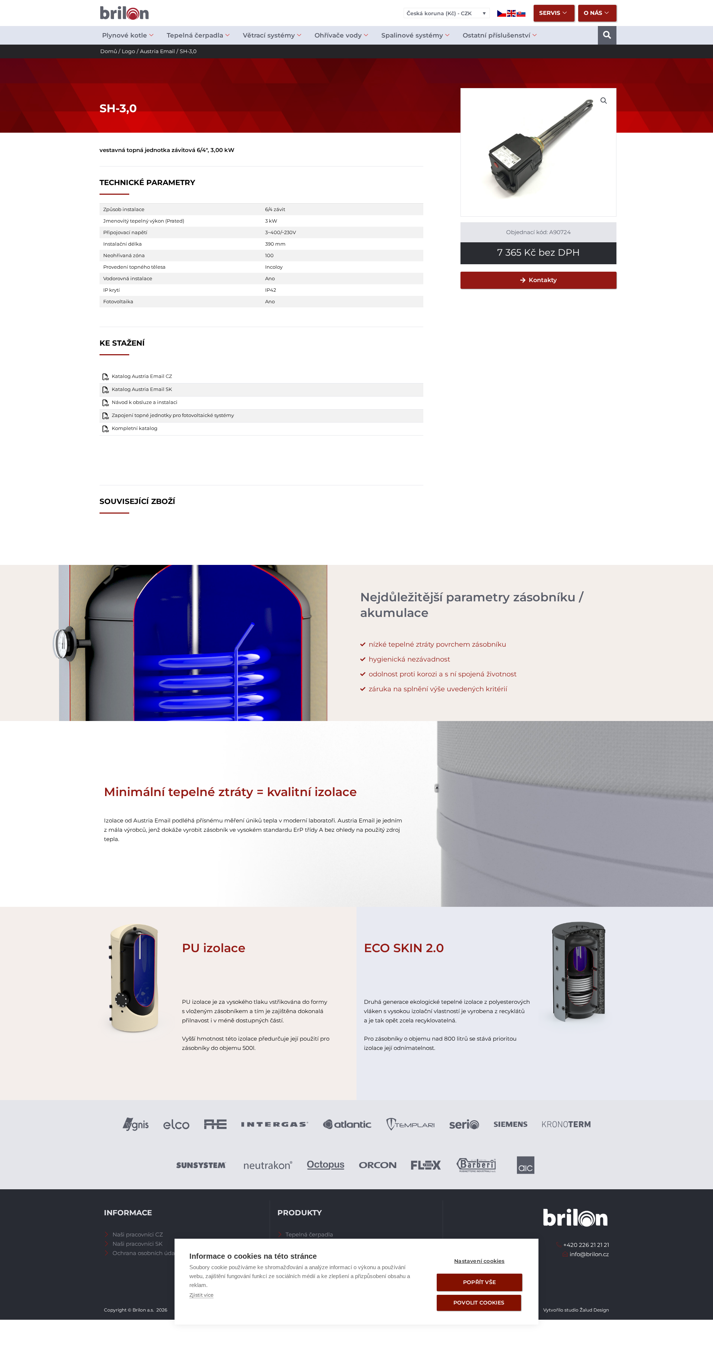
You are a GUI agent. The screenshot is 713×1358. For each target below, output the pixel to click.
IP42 (270, 290)
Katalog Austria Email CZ (142, 376)
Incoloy (274, 267)
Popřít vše (479, 1282)
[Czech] (502, 12)
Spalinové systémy (412, 35)
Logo (128, 51)
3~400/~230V (280, 232)
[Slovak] (521, 12)
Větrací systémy (269, 35)
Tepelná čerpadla (195, 35)
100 (269, 255)
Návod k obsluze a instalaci (145, 402)
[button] (607, 35)
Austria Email (157, 51)
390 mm (275, 244)
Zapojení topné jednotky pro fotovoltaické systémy (173, 415)
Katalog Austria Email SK (142, 389)
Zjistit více (201, 1295)
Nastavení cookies (479, 1261)
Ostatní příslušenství (496, 35)
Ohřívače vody (338, 35)
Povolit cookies (478, 1303)
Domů (108, 51)
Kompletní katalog (134, 428)
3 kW (271, 221)
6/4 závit (275, 209)
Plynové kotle (124, 35)
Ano (270, 278)
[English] (512, 12)
